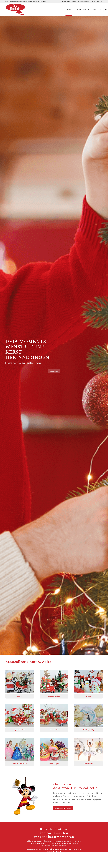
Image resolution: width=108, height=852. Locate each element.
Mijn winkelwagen (83, 1)
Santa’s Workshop (54, 696)
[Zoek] (101, 9)
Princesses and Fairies (19, 764)
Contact (93, 1)
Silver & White (88, 764)
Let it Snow (88, 696)
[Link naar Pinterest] (97, 1)
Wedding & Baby (88, 730)
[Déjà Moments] (15, 9)
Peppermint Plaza (20, 730)
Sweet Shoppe (54, 764)
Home (74, 1)
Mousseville (54, 730)
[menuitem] (66, 1)
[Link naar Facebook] (101, 1)
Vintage (19, 696)
